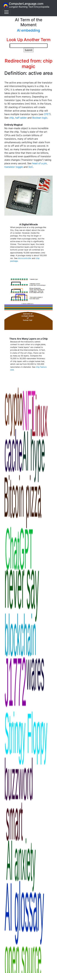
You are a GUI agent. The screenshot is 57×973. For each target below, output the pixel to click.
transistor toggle (13, 166)
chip (11, 117)
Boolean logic (39, 117)
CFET (47, 114)
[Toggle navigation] (6, 12)
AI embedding (28, 30)
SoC (30, 166)
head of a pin (39, 163)
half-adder (21, 117)
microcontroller (24, 258)
